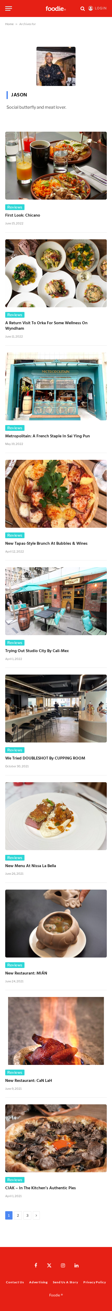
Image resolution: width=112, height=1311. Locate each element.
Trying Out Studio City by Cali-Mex (37, 651)
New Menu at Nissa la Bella (30, 866)
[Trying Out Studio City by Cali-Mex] (56, 601)
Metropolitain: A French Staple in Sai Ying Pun (47, 436)
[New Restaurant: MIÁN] (56, 924)
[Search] (82, 8)
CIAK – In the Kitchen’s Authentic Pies (40, 1188)
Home (9, 24)
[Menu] (8, 8)
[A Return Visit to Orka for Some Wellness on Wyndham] (56, 273)
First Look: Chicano (22, 215)
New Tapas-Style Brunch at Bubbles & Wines (46, 543)
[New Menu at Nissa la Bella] (56, 816)
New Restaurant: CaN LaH (28, 1080)
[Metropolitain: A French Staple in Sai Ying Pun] (56, 386)
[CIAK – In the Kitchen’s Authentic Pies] (56, 1138)
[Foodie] (56, 8)
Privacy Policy (94, 1282)
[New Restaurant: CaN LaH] (56, 1031)
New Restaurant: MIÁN (26, 973)
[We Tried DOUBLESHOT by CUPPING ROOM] (56, 708)
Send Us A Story (65, 1282)
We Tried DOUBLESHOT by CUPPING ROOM (45, 758)
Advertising (38, 1282)
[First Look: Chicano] (56, 166)
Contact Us (15, 1282)
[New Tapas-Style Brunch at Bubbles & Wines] (56, 494)
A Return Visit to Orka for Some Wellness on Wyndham (46, 326)
